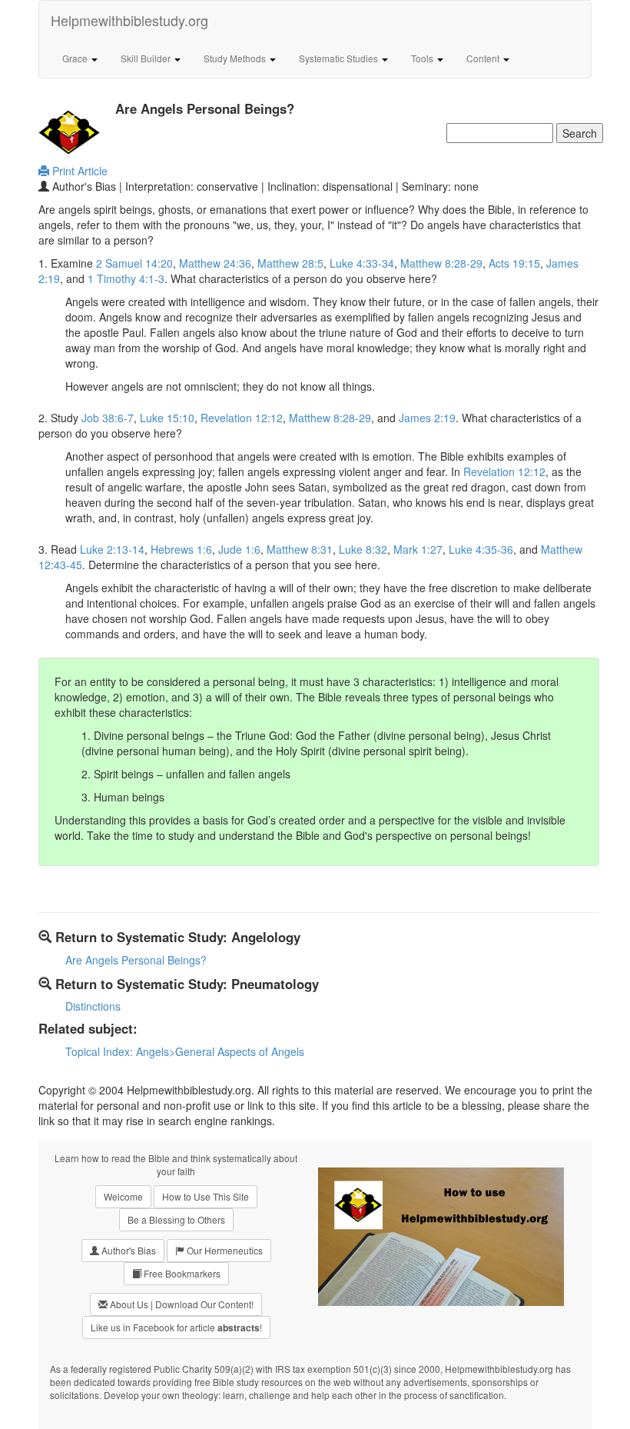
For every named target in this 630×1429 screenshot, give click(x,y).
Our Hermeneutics (223, 1250)
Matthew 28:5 (290, 263)
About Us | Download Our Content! (181, 1304)
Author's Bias (127, 1250)
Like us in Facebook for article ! (176, 1327)
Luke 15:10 (167, 417)
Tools (423, 58)
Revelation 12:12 (242, 417)
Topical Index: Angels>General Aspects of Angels (184, 1051)
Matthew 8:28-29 (441, 263)
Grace (76, 58)
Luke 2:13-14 (112, 549)
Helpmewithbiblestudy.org (129, 20)
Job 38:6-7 (107, 417)
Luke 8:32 (363, 549)
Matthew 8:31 (300, 549)
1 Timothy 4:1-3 (126, 278)
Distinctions (93, 1006)
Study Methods (236, 58)
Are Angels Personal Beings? (136, 960)
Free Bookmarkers (180, 1273)
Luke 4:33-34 (362, 263)
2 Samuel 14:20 (134, 263)
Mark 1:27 (418, 549)
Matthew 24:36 (215, 263)
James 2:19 (427, 417)
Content (484, 58)
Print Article (78, 170)
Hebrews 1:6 (181, 549)
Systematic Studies (339, 58)
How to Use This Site (205, 1196)
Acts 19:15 (514, 263)
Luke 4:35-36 (481, 549)
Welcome (123, 1196)
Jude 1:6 (239, 549)
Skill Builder (147, 58)
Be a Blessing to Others (176, 1219)
